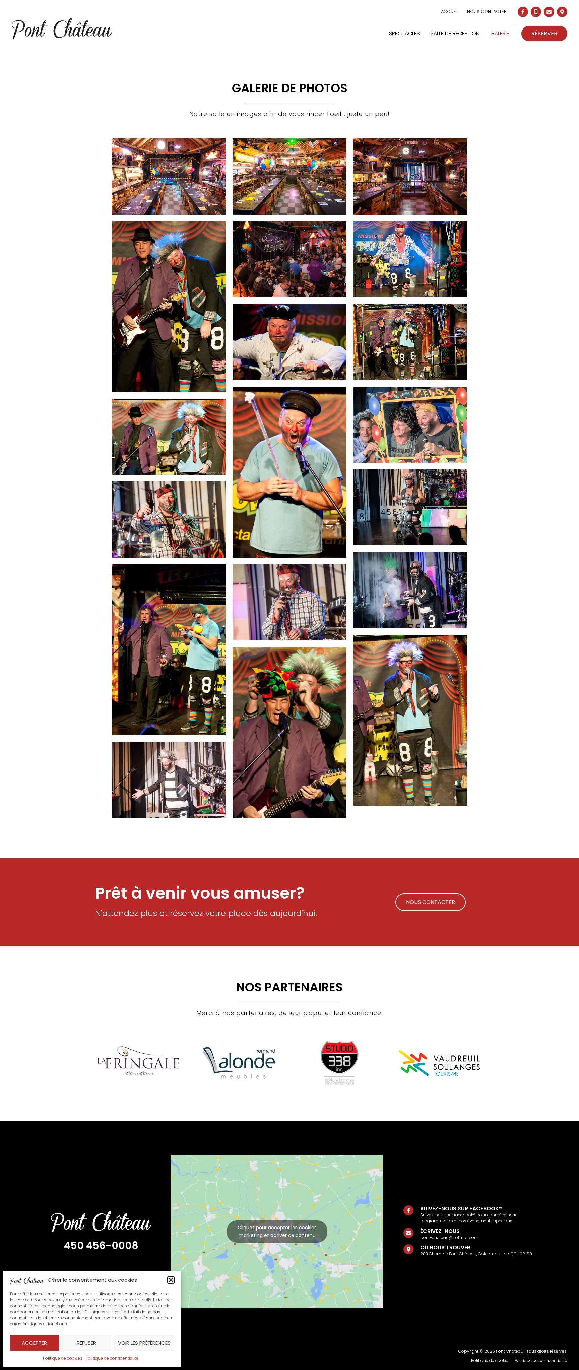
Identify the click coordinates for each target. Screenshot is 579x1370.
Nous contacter (487, 11)
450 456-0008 (101, 1245)
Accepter (34, 1342)
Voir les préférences (144, 1342)
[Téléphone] (536, 12)
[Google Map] (562, 12)
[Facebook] (523, 12)
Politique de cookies (62, 1358)
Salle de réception (455, 33)
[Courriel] (549, 12)
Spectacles (404, 33)
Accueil (449, 11)
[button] (171, 1280)
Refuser (86, 1342)
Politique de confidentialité (112, 1358)
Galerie (499, 33)
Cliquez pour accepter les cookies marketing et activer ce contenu (277, 1231)
